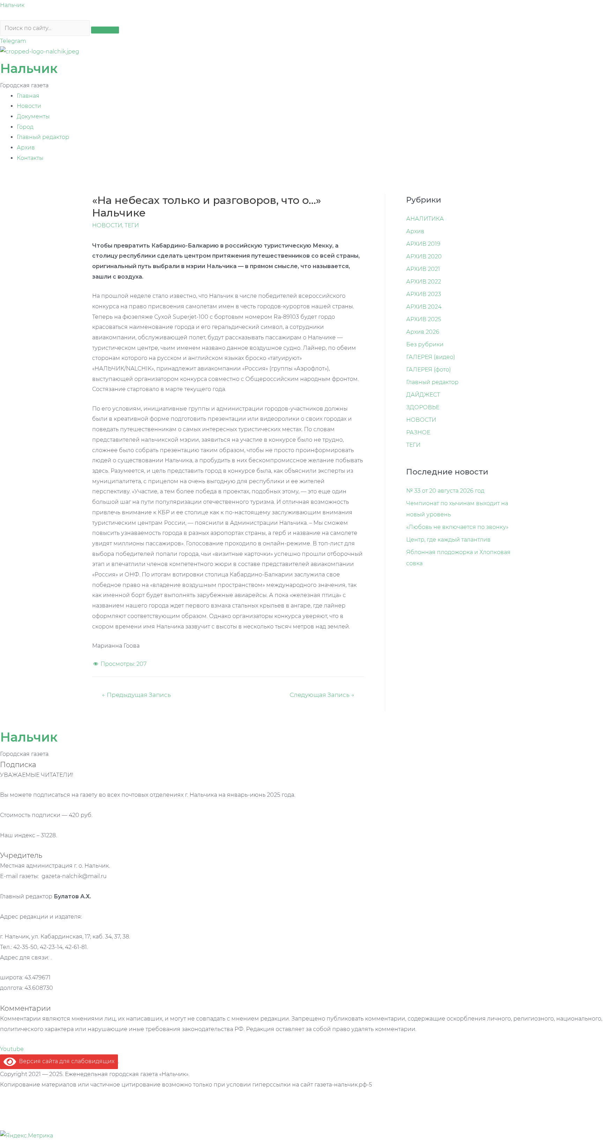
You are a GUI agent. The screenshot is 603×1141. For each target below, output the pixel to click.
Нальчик (12, 5)
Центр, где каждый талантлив (448, 539)
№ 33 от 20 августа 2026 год (445, 490)
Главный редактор (43, 137)
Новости (29, 106)
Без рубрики (425, 344)
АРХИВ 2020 (424, 256)
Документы (33, 116)
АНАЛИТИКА (425, 218)
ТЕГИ (132, 225)
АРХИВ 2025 (423, 319)
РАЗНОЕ (418, 432)
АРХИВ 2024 (423, 306)
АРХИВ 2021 (423, 269)
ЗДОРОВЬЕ (422, 407)
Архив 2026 (422, 332)
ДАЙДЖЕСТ (423, 394)
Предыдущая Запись (136, 694)
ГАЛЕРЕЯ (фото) (428, 369)
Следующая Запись (322, 694)
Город (25, 127)
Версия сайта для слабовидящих (65, 1061)
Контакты (30, 158)
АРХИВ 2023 (423, 294)
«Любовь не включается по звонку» (457, 527)
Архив (26, 147)
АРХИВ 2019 (423, 244)
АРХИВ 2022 (423, 281)
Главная (28, 96)
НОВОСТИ (107, 225)
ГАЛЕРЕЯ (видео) (430, 357)
